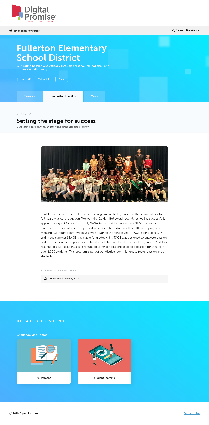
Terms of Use (192, 413)
